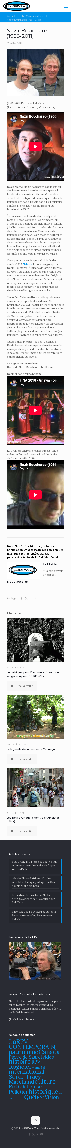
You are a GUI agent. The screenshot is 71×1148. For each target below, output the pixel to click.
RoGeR (17, 1086)
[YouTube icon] (37, 1134)
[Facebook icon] (29, 1134)
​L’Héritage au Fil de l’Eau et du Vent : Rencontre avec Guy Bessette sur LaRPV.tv (34, 915)
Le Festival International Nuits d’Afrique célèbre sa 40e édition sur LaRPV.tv (33, 898)
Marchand (21, 1081)
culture (45, 1081)
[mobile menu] (65, 6)
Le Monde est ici (32, 16)
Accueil (11, 16)
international (27, 1071)
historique (43, 1091)
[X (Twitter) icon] (33, 1134)
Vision (52, 1097)
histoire (20, 1061)
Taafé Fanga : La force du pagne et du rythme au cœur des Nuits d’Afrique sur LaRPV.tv (34, 865)
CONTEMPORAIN (32, 1046)
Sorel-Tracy (25, 1076)
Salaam (27, 264)
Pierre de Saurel (25, 1057)
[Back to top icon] (35, 1120)
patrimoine (23, 1052)
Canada (49, 1052)
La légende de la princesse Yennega (31, 749)
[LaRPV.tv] (16, 6)
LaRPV (18, 1042)
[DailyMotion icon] (41, 1134)
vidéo (48, 1057)
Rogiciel (20, 1066)
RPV (35, 1062)
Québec (34, 1096)
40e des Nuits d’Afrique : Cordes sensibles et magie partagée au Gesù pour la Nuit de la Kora (34, 882)
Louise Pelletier (25, 1089)
